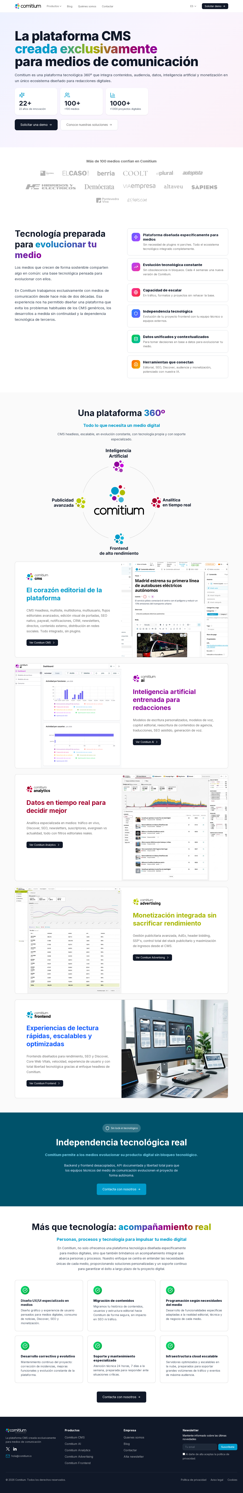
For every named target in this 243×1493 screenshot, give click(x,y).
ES (191, 6)
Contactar (107, 6)
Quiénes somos (87, 6)
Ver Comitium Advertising (150, 957)
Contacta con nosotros (119, 1189)
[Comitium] (28, 6)
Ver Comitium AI (145, 741)
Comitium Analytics (77, 1450)
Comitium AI (73, 1444)
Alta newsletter (134, 1456)
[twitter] (8, 1449)
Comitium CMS (75, 1437)
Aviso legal (217, 1479)
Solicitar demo (213, 6)
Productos (53, 6)
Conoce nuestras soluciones (87, 125)
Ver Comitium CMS (40, 642)
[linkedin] (15, 1449)
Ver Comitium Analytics (42, 844)
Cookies (232, 1479)
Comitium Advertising (79, 1456)
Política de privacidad (193, 1479)
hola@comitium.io (21, 1455)
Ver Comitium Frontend (42, 1083)
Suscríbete (227, 1446)
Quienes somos (134, 1437)
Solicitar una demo (34, 125)
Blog (69, 6)
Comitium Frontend (78, 1463)
